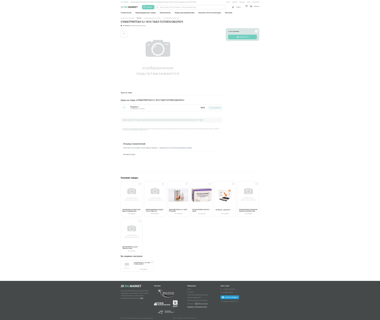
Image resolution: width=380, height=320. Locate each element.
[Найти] (157, 7)
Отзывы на (190, 304)
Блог (248, 2)
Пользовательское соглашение (197, 300)
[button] (132, 57)
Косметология (165, 13)
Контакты (256, 2)
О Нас (228, 2)
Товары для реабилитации (184, 13)
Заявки (234, 2)
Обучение (228, 13)
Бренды (242, 2)
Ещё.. (142, 298)
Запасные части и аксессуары (209, 13)
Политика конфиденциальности (197, 295)
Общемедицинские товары (145, 13)
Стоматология (126, 13)
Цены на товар (126, 93)
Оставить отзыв (129, 154)
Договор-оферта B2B (194, 297)
